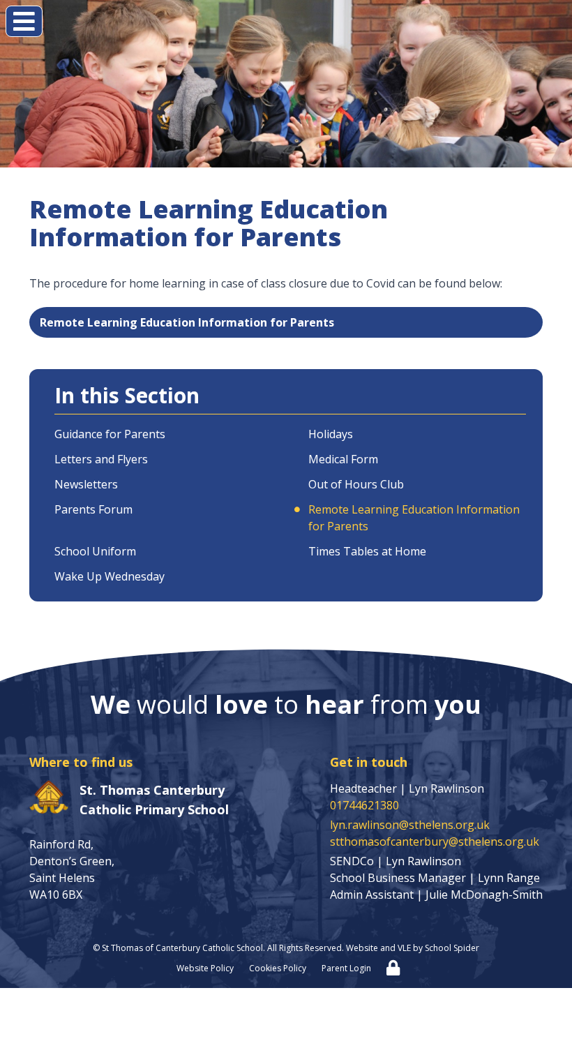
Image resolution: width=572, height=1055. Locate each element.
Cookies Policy (277, 968)
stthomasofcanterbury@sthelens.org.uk (434, 841)
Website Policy (205, 968)
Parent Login (346, 968)
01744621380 (364, 805)
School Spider (452, 948)
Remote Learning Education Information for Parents (187, 322)
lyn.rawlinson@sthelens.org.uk (410, 824)
